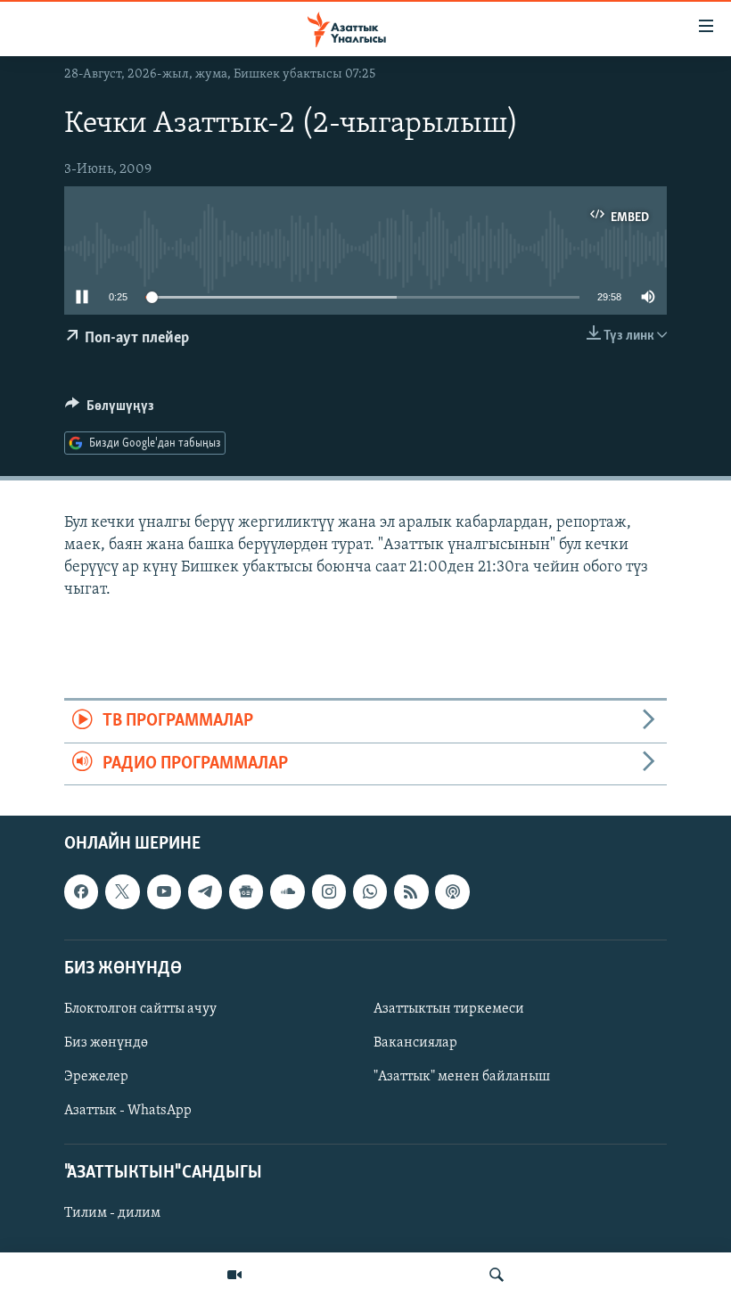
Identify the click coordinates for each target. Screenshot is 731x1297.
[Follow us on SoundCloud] (287, 891)
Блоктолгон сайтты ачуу (140, 1009)
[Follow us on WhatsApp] (370, 891)
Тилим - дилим (112, 1214)
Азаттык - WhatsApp (128, 1111)
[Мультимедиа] (234, 1274)
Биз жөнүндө (106, 1043)
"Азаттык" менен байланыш (462, 1077)
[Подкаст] (452, 891)
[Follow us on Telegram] (205, 891)
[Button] (109, 410)
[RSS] (411, 891)
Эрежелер (96, 1077)
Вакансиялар (415, 1043)
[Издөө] (496, 1274)
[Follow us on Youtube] (164, 891)
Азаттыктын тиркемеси (449, 1009)
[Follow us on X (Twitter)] (122, 891)
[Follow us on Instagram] (329, 891)
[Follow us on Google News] (246, 891)
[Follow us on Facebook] (81, 891)
